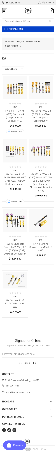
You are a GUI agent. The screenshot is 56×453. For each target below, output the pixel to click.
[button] (28, 44)
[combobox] (28, 21)
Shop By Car (16, 29)
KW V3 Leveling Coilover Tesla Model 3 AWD (40, 247)
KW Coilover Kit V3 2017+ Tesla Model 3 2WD (15, 303)
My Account (48, 2)
